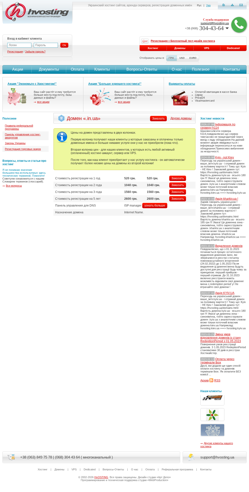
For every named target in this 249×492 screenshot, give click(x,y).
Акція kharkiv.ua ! (226, 198)
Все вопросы (14, 185)
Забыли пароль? (35, 51)
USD (182, 58)
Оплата (77, 69)
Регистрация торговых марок (23, 148)
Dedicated (233, 48)
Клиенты (102, 69)
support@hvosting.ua (215, 23)
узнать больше (154, 205)
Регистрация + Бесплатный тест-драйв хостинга (183, 40)
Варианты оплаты (182, 84)
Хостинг (153, 48)
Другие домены (181, 118)
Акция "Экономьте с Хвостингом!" (32, 84)
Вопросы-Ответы (141, 69)
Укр (208, 5)
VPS (206, 48)
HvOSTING (101, 477)
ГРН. (171, 58)
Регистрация (15, 51)
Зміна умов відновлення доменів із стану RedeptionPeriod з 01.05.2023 (220, 338)
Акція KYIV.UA (224, 293)
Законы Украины (15, 143)
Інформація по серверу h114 (217, 126)
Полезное (201, 69)
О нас (177, 69)
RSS (217, 380)
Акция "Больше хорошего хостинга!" (115, 84)
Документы (49, 69)
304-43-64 (204, 28)
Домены (179, 48)
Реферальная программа (177, 469)
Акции (17, 69)
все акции (43, 101)
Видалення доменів (228, 246)
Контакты (231, 69)
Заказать (177, 178)
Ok (64, 45)
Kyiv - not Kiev (224, 157)
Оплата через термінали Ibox (217, 360)
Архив (204, 380)
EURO (192, 58)
